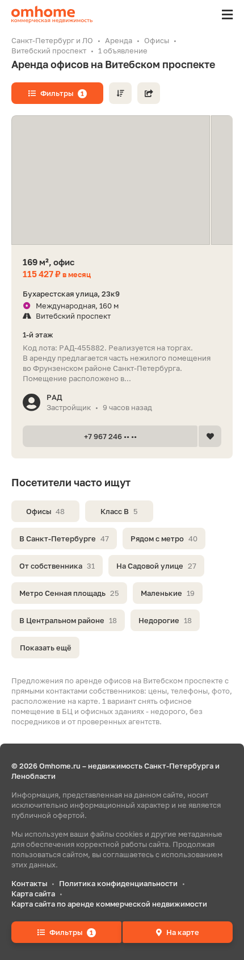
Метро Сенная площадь (69, 593)
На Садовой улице (156, 565)
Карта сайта (33, 893)
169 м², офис (48, 262)
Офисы (45, 511)
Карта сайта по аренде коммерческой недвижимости (109, 903)
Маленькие (168, 593)
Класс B (119, 511)
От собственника (57, 565)
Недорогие (165, 620)
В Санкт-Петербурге (64, 538)
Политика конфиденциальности (118, 883)
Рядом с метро (164, 538)
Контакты (29, 883)
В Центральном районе (68, 620)
